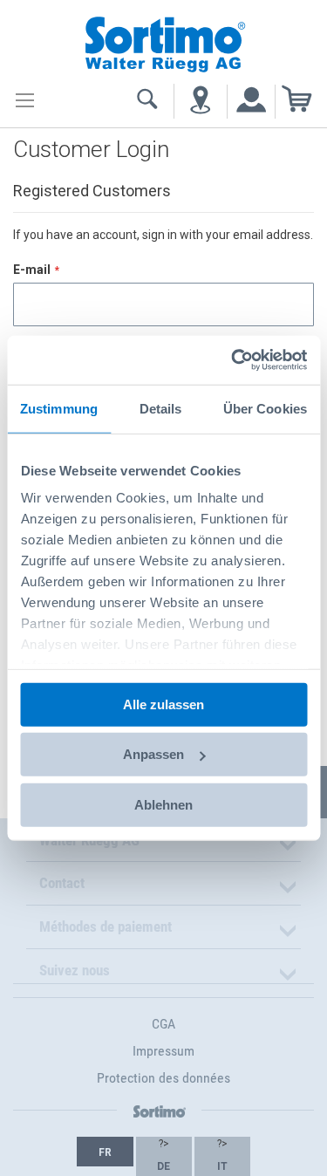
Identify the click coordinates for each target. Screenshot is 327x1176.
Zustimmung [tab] (59, 407)
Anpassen (153, 754)
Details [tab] (161, 407)
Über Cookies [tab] (265, 407)
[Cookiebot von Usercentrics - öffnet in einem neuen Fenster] (233, 360)
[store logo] (164, 42)
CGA (163, 1023)
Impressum (163, 1051)
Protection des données (163, 1078)
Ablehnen (163, 804)
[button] (105, 1151)
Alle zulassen (163, 703)
